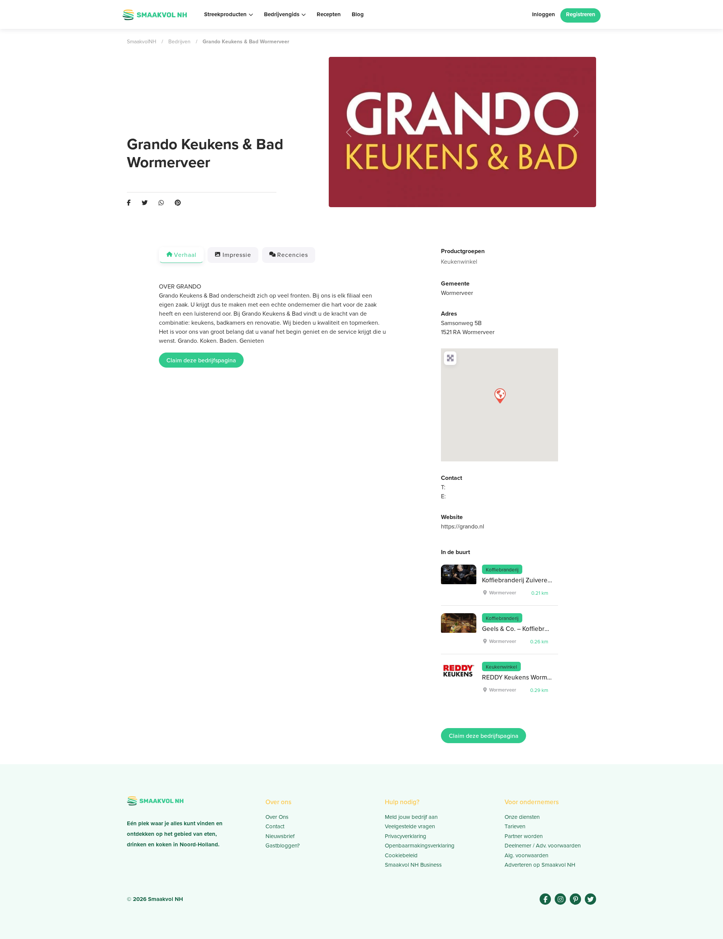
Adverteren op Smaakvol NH (540, 865)
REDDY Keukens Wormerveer (524, 677)
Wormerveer (457, 293)
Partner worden (524, 836)
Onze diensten (522, 817)
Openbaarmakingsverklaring (420, 845)
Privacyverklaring (405, 836)
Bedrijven (179, 41)
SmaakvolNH (141, 41)
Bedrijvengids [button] (281, 14)
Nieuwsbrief (279, 836)
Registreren (580, 14)
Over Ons (276, 817)
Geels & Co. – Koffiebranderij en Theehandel (546, 628)
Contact (274, 826)
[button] (349, 132)
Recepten (329, 14)
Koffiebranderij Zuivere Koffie (523, 580)
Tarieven (515, 826)
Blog (358, 14)
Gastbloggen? (282, 845)
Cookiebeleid (401, 855)
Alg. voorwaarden (526, 855)
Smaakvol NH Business (413, 865)
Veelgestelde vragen (410, 826)
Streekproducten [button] (225, 14)
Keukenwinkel (459, 261)
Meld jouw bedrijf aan (411, 817)
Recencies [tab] (292, 254)
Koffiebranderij (502, 569)
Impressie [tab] (237, 254)
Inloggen (543, 14)
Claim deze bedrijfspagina (201, 360)
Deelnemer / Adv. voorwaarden (543, 845)
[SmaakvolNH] (154, 13)
